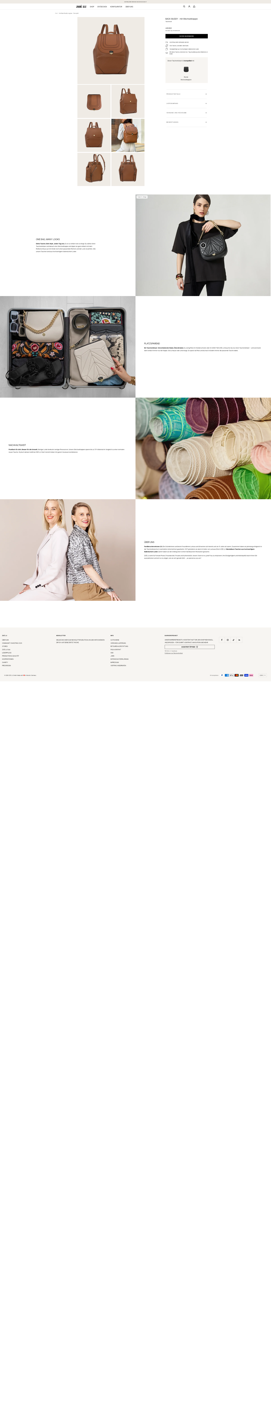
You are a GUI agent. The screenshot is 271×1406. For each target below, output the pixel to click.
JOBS (112, 656)
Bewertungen (172, 122)
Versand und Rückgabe (177, 113)
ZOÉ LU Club (6, 649)
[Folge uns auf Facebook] (222, 640)
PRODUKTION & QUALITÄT (10, 656)
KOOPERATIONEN (7, 659)
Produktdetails (173, 94)
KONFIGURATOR (116, 7)
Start (56, 13)
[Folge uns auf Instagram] (228, 640)
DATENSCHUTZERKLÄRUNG (120, 659)
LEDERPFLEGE (6, 653)
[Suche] (184, 6)
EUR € (261, 675)
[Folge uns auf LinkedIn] (239, 640)
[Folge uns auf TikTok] (233, 640)
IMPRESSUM (115, 662)
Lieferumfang (172, 103)
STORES (5, 646)
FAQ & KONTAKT (116, 649)
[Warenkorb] (194, 7)
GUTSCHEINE (115, 640)
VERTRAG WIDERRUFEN (118, 665)
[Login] (189, 6)
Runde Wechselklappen (186, 78)
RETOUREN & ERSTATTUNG (119, 646)
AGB (112, 653)
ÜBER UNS (5, 640)
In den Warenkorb (187, 36)
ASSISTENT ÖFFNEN (188, 647)
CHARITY (5, 662)
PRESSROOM (6, 665)
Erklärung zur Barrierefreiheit (174, 653)
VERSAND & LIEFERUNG (118, 643)
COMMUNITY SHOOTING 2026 (12, 643)
